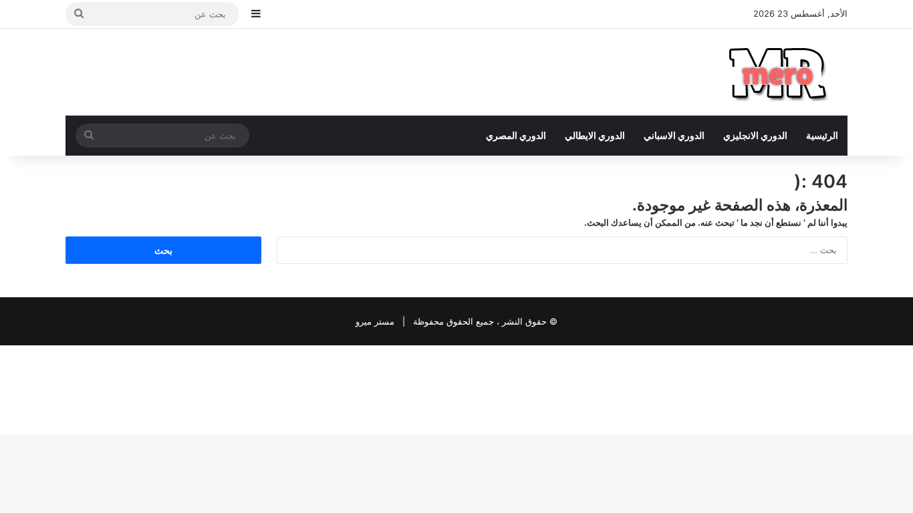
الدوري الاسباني (674, 135)
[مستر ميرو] (779, 72)
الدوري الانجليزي (755, 135)
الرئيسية (822, 135)
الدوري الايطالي (595, 135)
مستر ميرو (375, 321)
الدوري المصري (516, 135)
